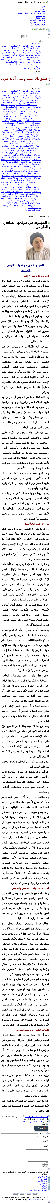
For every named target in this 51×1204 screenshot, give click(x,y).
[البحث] (23, 36)
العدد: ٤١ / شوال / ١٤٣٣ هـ (16, 146)
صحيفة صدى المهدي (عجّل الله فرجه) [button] (31, 2)
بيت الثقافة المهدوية (37, 20)
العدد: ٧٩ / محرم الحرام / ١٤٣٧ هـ (26, 201)
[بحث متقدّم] (27, 37)
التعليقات (27, 1119)
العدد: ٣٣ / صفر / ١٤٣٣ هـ (12, 134)
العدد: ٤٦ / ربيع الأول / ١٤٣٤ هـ (13, 153)
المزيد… (37, 66)
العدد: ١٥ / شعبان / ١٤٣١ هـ (17, 64)
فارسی (42, 9)
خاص (43, 1163)
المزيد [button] (38, 71)
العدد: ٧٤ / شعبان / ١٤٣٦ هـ (22, 194)
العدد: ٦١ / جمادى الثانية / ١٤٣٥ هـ (15, 176)
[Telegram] (47, 29)
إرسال (45, 1166)
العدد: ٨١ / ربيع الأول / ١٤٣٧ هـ (17, 203)
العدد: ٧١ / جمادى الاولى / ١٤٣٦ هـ (15, 189)
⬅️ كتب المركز (44, 1177)
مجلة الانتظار (40, 18)
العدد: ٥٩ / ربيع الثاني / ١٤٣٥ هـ (29, 173)
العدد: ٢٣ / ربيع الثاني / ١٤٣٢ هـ (22, 121)
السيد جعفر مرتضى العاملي (31, 1121)
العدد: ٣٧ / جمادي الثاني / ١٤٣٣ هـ (28, 141)
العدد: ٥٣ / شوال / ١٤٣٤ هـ (12, 164)
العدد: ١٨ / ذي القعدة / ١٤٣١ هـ (29, 114)
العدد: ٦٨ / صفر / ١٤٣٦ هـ (12, 185)
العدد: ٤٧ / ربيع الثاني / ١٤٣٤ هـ (29, 155)
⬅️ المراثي (46, 1186)
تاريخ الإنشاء (17, 1117)
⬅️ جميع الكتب (44, 1181)
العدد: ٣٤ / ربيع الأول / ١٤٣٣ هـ (29, 137)
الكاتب (45, 1121)
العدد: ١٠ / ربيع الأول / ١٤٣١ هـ (22, 57)
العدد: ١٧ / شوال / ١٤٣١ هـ (13, 112)
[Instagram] (42, 29)
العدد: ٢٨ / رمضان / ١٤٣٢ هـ (16, 128)
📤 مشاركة (41, 1128)
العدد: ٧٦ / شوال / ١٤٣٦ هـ (16, 196)
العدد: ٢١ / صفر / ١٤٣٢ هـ (31, 118)
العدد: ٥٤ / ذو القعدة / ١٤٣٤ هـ (29, 166)
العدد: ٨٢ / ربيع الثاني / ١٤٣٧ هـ (29, 205)
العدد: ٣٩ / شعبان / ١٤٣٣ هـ (22, 144)
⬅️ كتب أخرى (44, 1179)
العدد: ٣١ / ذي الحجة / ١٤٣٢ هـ (22, 132)
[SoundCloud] (37, 29)
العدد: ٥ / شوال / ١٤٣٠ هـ (17, 50)
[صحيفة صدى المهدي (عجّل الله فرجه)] (47, 84)
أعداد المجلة (36, 44)
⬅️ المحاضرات (44, 1183)
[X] (44, 29)
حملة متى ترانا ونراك (37, 22)
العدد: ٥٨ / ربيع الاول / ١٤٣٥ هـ (13, 171)
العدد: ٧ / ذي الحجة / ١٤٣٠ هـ (12, 53)
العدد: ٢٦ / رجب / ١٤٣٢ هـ (24, 125)
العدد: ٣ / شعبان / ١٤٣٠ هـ (23, 48)
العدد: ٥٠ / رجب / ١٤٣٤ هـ (31, 160)
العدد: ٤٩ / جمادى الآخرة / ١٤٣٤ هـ (14, 157)
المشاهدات (43, 1119)
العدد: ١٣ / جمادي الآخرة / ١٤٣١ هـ (25, 62)
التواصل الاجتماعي (38, 25)
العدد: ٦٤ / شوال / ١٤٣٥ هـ (28, 180)
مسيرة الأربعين (39, 16)
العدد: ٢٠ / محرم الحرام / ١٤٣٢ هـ (15, 116)
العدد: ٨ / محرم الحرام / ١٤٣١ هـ (28, 55)
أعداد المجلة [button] (36, 89)
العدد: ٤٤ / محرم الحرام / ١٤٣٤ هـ (21, 150)
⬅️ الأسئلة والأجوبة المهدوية (39, 1190)
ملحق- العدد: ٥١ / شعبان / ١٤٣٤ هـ (25, 162)
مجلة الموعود (40, 11)
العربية (42, 6)
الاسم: (45, 1141)
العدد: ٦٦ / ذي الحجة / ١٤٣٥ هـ (21, 182)
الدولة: (45, 1146)
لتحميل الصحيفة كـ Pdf (32, 69)
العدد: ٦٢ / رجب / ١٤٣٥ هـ (31, 178)
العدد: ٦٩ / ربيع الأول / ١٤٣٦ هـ (29, 187)
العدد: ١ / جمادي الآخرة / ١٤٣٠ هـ (28, 46)
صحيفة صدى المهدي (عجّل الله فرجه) (30, 13)
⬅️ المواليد (46, 1188)
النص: (46, 1151)
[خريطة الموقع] (32, 29)
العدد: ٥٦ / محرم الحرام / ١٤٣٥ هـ (20, 169)
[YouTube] (40, 29)
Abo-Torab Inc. (33, 1199)
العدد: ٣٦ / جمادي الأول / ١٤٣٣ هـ (15, 139)
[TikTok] (35, 29)
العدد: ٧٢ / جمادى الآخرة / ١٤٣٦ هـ (27, 192)
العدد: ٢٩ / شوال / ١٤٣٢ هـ (30, 130)
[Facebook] (49, 29)
